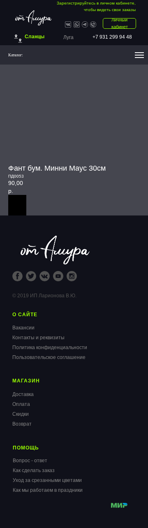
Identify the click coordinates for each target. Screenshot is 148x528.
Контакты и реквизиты (38, 337)
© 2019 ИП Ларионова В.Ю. (44, 296)
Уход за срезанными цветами (47, 480)
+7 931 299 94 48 (112, 37)
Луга (68, 37)
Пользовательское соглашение (49, 357)
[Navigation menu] (139, 55)
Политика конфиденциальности (49, 347)
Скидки (20, 414)
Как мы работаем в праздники (48, 490)
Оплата (21, 404)
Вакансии (23, 328)
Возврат (22, 424)
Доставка (23, 394)
